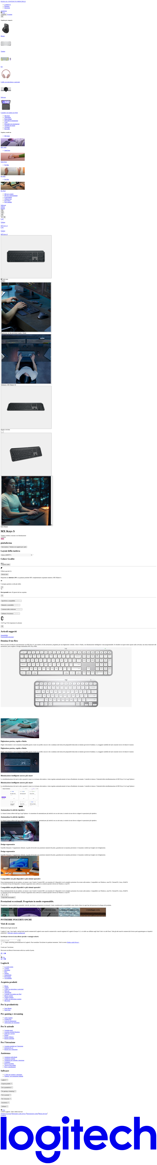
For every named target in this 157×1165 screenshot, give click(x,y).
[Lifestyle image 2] (26, 359)
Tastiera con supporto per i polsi (18, 547)
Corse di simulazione (10, 1021)
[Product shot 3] (26, 454)
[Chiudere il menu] (2, 17)
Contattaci (7, 1062)
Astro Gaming (8, 1018)
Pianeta (3, 208)
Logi (2, 219)
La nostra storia (8, 967)
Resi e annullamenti (10, 1067)
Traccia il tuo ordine (10, 1065)
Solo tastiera (4, 547)
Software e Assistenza (7, 613)
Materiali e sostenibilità (7, 605)
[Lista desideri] (2, 213)
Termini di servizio (6, 1113)
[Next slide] (6, 894)
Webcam (6, 991)
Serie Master (8, 1008)
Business (6, 6)
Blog (5, 972)
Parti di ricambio (9, 1063)
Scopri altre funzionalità (7, 897)
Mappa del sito (43, 1113)
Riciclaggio (7, 976)
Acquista (3, 14)
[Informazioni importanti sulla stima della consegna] (2, 587)
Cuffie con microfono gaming (12, 999)
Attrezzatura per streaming (11, 1022)
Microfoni (7, 1000)
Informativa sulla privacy (19, 1113)
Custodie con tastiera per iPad (12, 994)
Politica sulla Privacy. (73, 942)
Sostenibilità (7, 975)
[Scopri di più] (2, 432)
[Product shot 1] (26, 256)
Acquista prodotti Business (12, 1032)
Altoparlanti (7, 992)
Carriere (6, 968)
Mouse (6, 986)
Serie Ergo (7, 1010)
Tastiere (3, 222)
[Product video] (27, 501)
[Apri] (4, 217)
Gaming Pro (7, 1019)
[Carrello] (2, 217)
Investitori (7, 970)
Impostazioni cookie (32, 1113)
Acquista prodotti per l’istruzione (13, 1046)
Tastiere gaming (8, 997)
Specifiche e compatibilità (8, 601)
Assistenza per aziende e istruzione (14, 1060)
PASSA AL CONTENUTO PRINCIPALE (13, 1)
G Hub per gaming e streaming (13, 1074)
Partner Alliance (9, 1037)
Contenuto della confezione (8, 609)
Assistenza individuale (10, 1057)
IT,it (4, 13)
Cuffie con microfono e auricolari (13, 989)
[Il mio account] (2, 215)
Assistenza (4, 11)
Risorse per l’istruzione (11, 1049)
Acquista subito (5, 564)
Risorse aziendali (9, 1038)
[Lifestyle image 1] (26, 307)
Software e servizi (9, 1033)
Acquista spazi (8, 1030)
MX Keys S (4, 226)
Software (3, 205)
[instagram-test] (2, 953)
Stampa (6, 973)
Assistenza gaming (9, 1059)
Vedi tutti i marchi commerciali (16, 933)
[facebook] (5, 953)
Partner (6, 1035)
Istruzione (7, 8)
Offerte (3, 207)
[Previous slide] (2, 894)
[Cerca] (2, 210)
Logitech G (7, 4)
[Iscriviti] (19, 940)
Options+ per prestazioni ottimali (13, 1076)
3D (3, 281)
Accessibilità (8, 978)
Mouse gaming (8, 996)
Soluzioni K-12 (8, 1048)
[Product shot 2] (26, 407)
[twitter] (3, 953)
